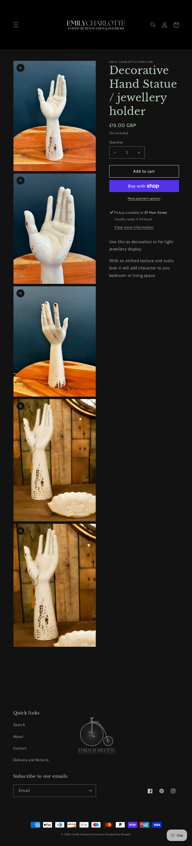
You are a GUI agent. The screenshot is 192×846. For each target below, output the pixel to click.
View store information (134, 227)
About (18, 736)
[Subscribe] (90, 790)
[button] (16, 25)
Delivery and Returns (31, 760)
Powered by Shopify (117, 834)
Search (19, 725)
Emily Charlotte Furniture (88, 834)
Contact (19, 748)
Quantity (116, 142)
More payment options (144, 198)
